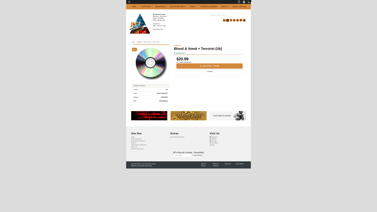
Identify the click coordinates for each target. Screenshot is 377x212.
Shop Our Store (136, 139)
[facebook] (231, 20)
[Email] (244, 20)
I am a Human (198, 155)
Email (213, 145)
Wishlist (210, 71)
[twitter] (234, 20)
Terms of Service (216, 165)
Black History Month (177, 6)
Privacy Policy (203, 165)
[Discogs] (224, 20)
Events (192, 6)
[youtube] (237, 20)
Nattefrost (139, 42)
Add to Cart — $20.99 (211, 66)
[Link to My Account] (244, 2)
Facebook (214, 137)
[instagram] (241, 20)
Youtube (214, 141)
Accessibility (240, 164)
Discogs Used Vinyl (239, 6)
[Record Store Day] (227, 20)
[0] (249, 2)
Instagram (214, 143)
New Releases (161, 6)
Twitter (213, 139)
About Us (225, 6)
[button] (146, 6)
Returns (228, 164)
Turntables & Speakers (208, 6)
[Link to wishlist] (239, 2)
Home (133, 42)
